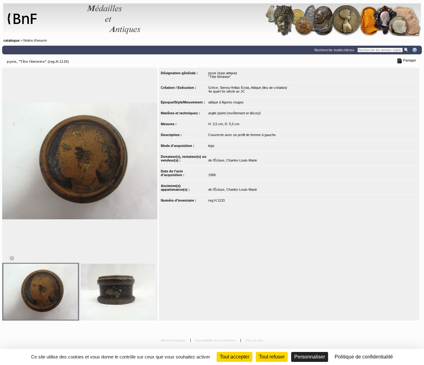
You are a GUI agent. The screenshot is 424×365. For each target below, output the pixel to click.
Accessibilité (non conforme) (216, 340)
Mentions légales (173, 340)
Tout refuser (272, 356)
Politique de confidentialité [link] (364, 356)
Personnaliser (309, 356)
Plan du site (254, 340)
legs (211, 146)
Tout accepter (234, 356)
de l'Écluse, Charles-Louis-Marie (232, 160)
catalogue (11, 40)
